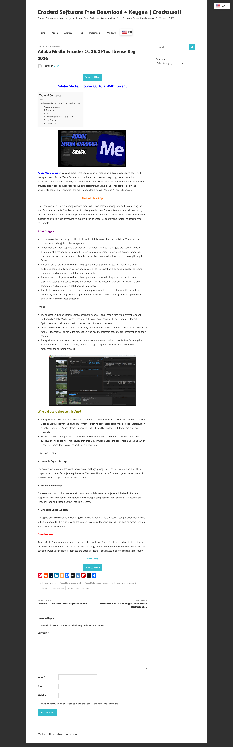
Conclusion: (51, 123)
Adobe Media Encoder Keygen (96, 582)
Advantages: (51, 110)
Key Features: (52, 120)
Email (41, 686)
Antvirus (68, 33)
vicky (56, 66)
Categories (161, 59)
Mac (81, 33)
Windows (111, 33)
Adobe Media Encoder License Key (124, 582)
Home (42, 33)
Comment (43, 633)
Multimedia (94, 33)
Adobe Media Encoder (48, 582)
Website (42, 695)
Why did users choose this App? (59, 116)
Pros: (48, 113)
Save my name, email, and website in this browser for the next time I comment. (79, 703)
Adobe (55, 33)
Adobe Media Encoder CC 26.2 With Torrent (61, 103)
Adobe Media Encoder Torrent (79, 588)
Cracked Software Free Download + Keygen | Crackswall (109, 12)
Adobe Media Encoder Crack (70, 582)
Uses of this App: (53, 106)
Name (41, 677)
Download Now (92, 77)
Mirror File (92, 558)
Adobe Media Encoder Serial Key (52, 588)
